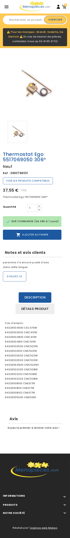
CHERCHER (55, 19)
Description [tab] (35, 297)
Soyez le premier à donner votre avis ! (33, 428)
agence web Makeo (43, 528)
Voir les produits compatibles (28, 181)
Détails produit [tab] (35, 309)
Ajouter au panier (32, 235)
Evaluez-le (14, 276)
